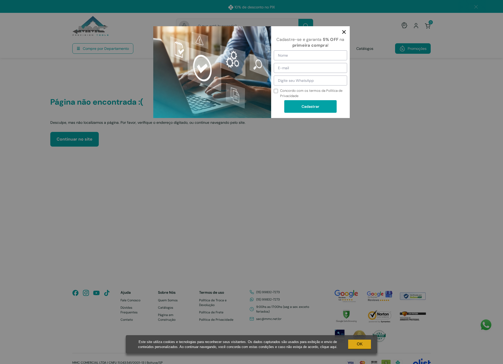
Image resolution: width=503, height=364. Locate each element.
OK (360, 344)
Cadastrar (310, 106)
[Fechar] (344, 32)
